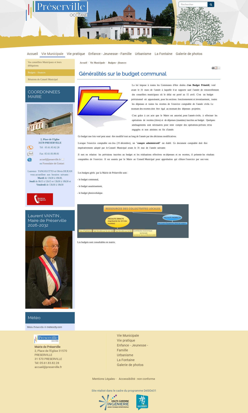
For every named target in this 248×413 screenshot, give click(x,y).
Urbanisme (143, 54)
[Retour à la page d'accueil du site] (41, 10)
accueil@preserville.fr (50, 159)
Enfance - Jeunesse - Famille (110, 54)
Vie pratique (76, 54)
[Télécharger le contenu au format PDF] (215, 67)
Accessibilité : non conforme (137, 378)
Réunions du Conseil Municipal (43, 79)
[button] (218, 67)
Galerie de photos (189, 54)
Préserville (63, 4)
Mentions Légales (103, 378)
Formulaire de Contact (53, 163)
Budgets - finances (36, 72)
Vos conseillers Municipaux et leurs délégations (44, 64)
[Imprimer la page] (213, 67)
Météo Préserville (35, 327)
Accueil (32, 54)
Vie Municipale (52, 54)
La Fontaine (163, 54)
